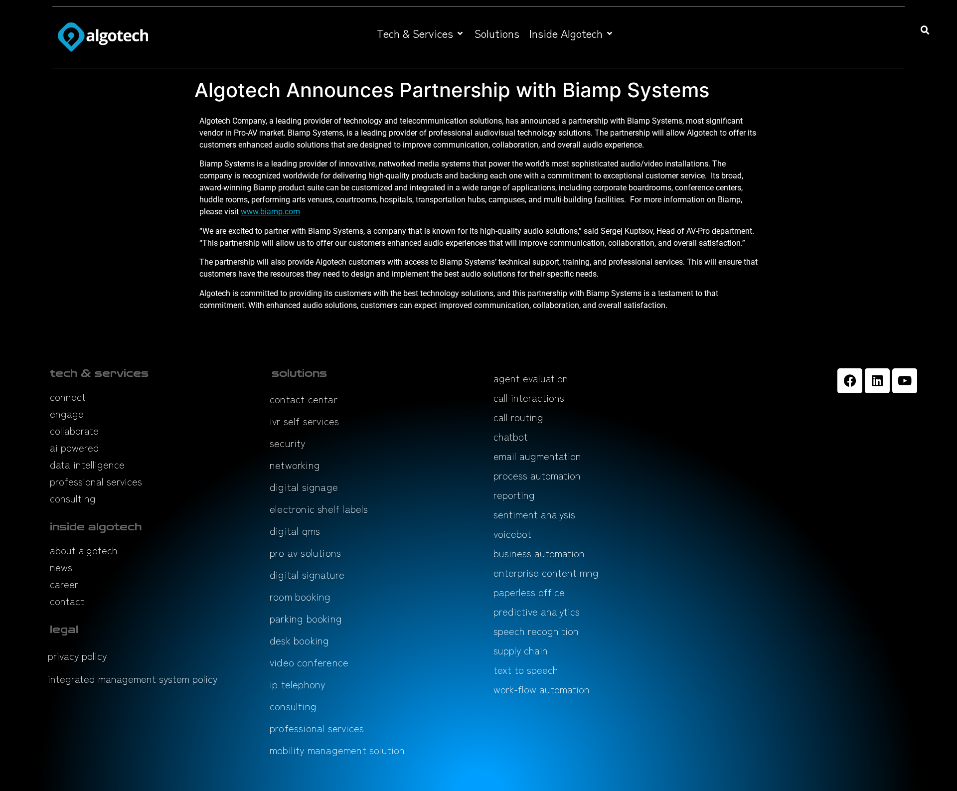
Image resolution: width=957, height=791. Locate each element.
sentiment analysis (534, 514)
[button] (421, 33)
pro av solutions (305, 552)
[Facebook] (849, 380)
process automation (537, 475)
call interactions (528, 397)
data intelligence (87, 464)
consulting (73, 498)
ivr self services (304, 421)
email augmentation (537, 456)
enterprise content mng (546, 572)
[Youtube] (904, 380)
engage (67, 413)
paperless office (529, 592)
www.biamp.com (270, 211)
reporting (514, 494)
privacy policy (77, 655)
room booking (300, 596)
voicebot (512, 533)
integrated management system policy (132, 678)
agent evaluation (530, 378)
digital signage (304, 486)
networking (295, 465)
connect (68, 396)
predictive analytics (536, 611)
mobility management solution (337, 750)
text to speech (525, 669)
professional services (96, 481)
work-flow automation (541, 689)
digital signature (307, 574)
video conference (309, 662)
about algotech (84, 550)
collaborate (74, 430)
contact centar (303, 399)
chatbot (510, 436)
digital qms (295, 530)
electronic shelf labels (319, 508)
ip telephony (297, 684)
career (64, 584)
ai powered (74, 447)
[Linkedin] (877, 380)
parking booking (306, 618)
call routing (518, 417)
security (288, 443)
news (61, 567)
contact (67, 601)
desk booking (299, 640)
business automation (539, 553)
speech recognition (536, 631)
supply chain (520, 650)
